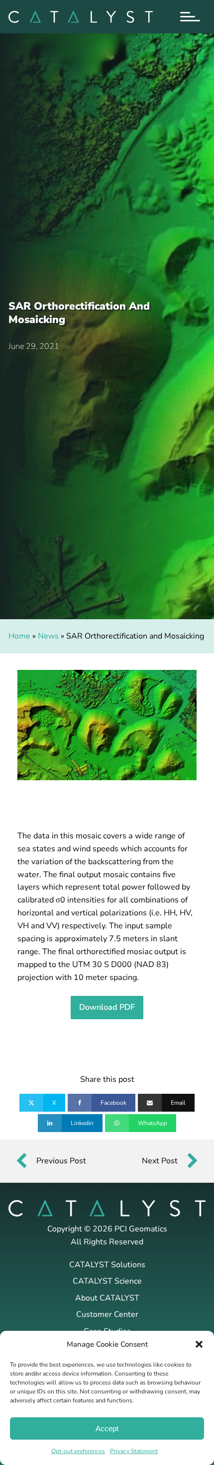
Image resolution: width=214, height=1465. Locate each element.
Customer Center (107, 1314)
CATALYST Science (107, 1281)
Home (19, 636)
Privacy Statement (134, 1451)
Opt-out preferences (78, 1451)
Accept (107, 1428)
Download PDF (107, 1007)
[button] (199, 1344)
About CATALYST (107, 1298)
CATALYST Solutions (107, 1264)
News (48, 636)
